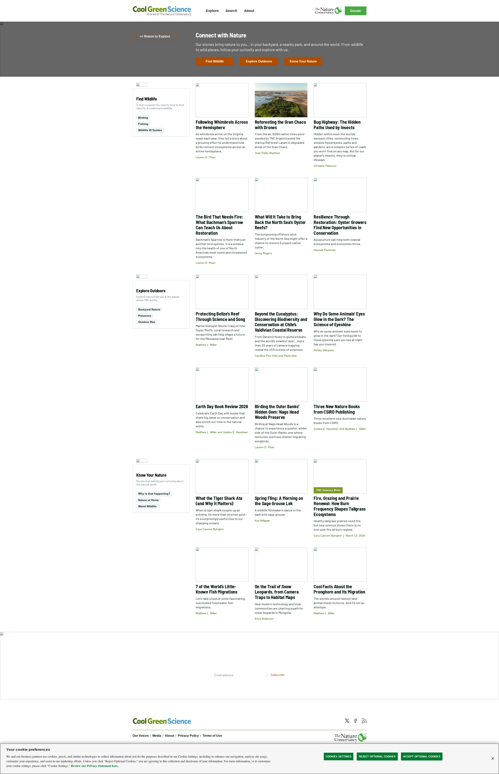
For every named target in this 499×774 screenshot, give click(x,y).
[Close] (492, 758)
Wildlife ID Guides (150, 130)
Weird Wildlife (147, 506)
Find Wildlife (215, 61)
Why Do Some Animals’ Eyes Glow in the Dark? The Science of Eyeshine (339, 319)
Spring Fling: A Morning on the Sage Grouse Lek (279, 500)
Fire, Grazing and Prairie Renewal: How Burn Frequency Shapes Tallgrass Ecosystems (340, 506)
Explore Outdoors (259, 61)
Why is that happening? (154, 493)
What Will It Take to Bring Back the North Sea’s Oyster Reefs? (280, 222)
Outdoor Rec (146, 321)
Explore (212, 11)
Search (231, 11)
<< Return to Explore (155, 36)
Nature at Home (148, 500)
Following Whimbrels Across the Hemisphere (222, 124)
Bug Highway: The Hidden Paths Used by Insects (337, 124)
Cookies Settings (338, 756)
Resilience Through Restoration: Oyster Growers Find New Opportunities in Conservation (340, 225)
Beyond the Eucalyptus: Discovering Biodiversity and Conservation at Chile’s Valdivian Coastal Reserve (281, 322)
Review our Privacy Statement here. (95, 765)
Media (156, 735)
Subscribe (278, 675)
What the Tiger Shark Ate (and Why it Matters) (219, 500)
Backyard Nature (149, 309)
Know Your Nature (303, 61)
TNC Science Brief (328, 490)
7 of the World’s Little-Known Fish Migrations (216, 589)
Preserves (144, 315)
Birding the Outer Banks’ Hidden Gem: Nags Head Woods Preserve (277, 411)
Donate (355, 10)
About (249, 11)
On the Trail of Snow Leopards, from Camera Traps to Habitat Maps (277, 592)
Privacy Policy (188, 735)
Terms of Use (212, 735)
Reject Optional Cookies (377, 756)
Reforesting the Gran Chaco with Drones (280, 124)
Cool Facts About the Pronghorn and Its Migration (339, 589)
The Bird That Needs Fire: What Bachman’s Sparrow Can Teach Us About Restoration (219, 225)
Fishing (143, 123)
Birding (143, 117)
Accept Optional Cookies (421, 756)
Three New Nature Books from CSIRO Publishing (337, 409)
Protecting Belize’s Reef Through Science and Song (220, 316)
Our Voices (141, 735)
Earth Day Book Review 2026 (222, 406)
